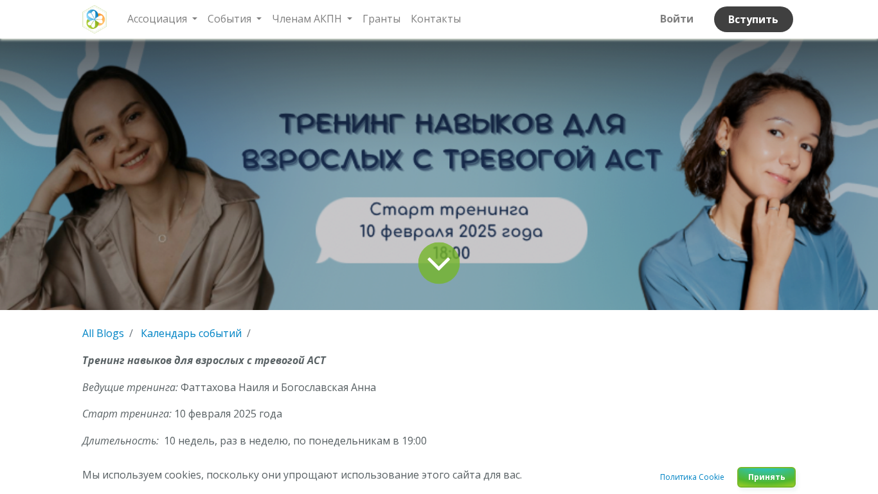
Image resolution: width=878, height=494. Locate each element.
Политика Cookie (692, 476)
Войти (677, 19)
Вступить (753, 19)
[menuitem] (381, 19)
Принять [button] (766, 476)
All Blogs (103, 333)
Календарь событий (191, 333)
